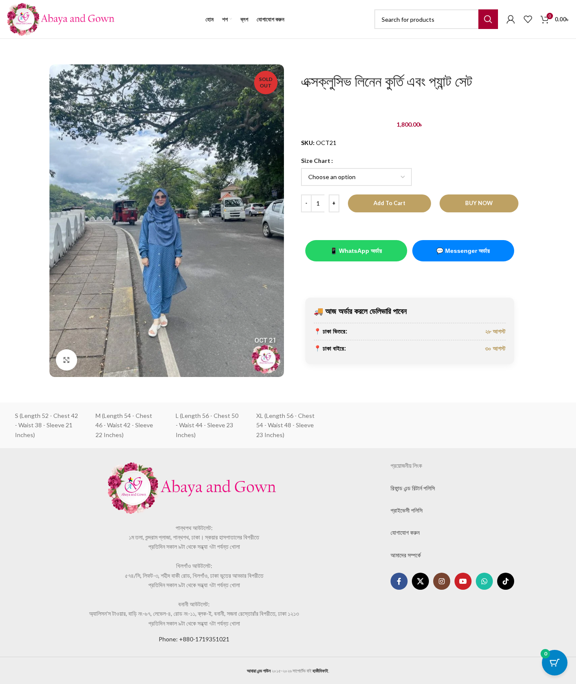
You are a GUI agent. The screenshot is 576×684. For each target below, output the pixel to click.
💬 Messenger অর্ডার (463, 250)
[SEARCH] (488, 19)
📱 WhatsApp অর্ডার (356, 250)
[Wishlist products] (527, 19)
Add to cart (389, 203)
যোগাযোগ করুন (405, 532)
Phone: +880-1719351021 (194, 639)
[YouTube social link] (463, 581)
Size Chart (315, 160)
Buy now (479, 203)
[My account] (510, 19)
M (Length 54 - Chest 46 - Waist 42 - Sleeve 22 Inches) (124, 425)
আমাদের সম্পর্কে (406, 555)
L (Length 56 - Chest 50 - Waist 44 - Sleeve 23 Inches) (207, 425)
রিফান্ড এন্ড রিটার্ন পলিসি (413, 488)
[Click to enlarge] (66, 360)
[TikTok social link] (505, 581)
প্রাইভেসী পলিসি (407, 510)
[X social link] (420, 581)
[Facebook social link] (399, 581)
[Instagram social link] (441, 581)
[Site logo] (60, 18)
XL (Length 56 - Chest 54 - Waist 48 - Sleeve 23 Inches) (285, 425)
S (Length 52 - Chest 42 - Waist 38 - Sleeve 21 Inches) (46, 425)
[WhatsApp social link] (484, 581)
